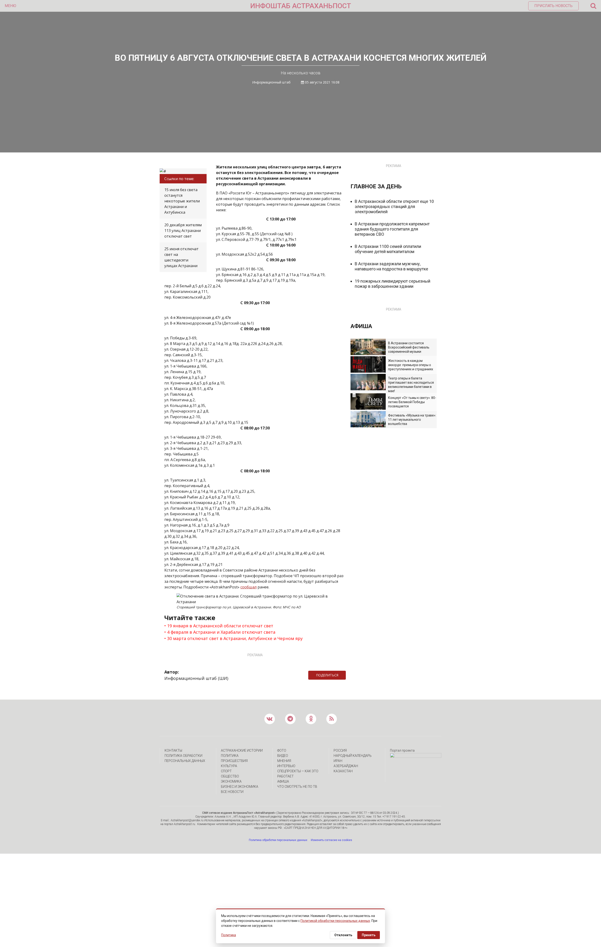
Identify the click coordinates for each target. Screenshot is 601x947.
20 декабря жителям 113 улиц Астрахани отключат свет (183, 230)
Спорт (226, 771)
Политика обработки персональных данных (278, 840)
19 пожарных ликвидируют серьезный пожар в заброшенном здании (392, 284)
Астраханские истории (242, 750)
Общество (230, 776)
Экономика (231, 781)
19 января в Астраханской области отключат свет (220, 626)
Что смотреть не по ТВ (297, 786)
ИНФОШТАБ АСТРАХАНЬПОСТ (300, 6)
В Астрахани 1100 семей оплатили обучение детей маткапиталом (388, 249)
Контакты (173, 750)
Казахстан (343, 771)
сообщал (248, 587)
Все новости (232, 792)
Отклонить (343, 935)
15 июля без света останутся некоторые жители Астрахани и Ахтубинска (182, 201)
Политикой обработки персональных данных (335, 921)
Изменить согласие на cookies (331, 840)
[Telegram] (348, 675)
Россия (340, 750)
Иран (338, 761)
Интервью (286, 766)
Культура (229, 766)
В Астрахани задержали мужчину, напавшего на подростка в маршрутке (391, 266)
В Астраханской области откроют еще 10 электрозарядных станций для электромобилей (394, 206)
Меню (10, 6)
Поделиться (327, 675)
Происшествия (234, 761)
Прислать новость (553, 6)
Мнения (284, 761)
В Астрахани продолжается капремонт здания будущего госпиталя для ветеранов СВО (392, 229)
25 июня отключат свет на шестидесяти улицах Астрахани (181, 257)
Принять (368, 935)
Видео (282, 756)
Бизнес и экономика (239, 786)
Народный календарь (353, 756)
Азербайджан (346, 766)
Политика (230, 756)
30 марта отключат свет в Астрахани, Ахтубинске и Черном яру (235, 638)
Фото (281, 750)
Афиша (283, 781)
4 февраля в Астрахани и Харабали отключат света (221, 632)
